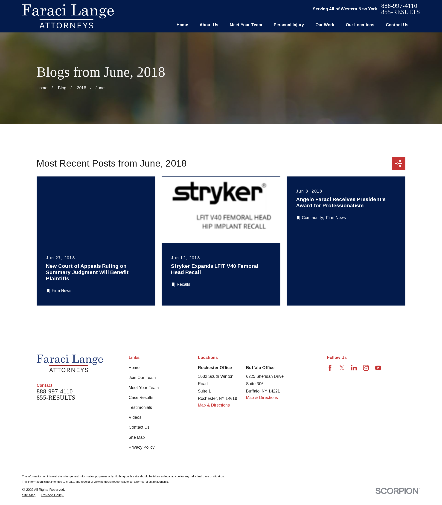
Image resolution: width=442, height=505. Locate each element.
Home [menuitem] (182, 25)
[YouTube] (378, 368)
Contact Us (139, 427)
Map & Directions (214, 405)
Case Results (141, 397)
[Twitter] (342, 368)
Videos (135, 417)
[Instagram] (366, 368)
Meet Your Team (144, 387)
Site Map (137, 437)
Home (134, 367)
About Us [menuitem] (209, 25)
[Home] (68, 16)
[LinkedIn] (354, 368)
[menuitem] (28, 495)
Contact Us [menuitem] (397, 25)
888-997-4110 (399, 6)
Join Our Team (142, 377)
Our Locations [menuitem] (360, 25)
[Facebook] (330, 368)
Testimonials (140, 407)
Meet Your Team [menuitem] (246, 25)
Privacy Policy (141, 447)
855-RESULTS (400, 12)
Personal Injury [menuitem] (289, 25)
